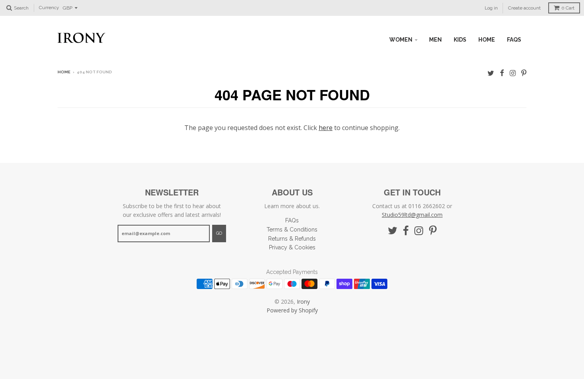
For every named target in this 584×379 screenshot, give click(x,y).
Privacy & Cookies (292, 247)
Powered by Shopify (292, 310)
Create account (524, 8)
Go (219, 233)
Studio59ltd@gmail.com (412, 214)
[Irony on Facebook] (502, 72)
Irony (303, 301)
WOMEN (400, 39)
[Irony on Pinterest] (523, 72)
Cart (567, 8)
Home (64, 72)
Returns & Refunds (292, 238)
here (326, 127)
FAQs (514, 39)
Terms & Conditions (292, 229)
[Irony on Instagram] (513, 72)
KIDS (460, 39)
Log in (491, 8)
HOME (486, 39)
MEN (435, 39)
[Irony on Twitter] (490, 72)
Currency (49, 8)
